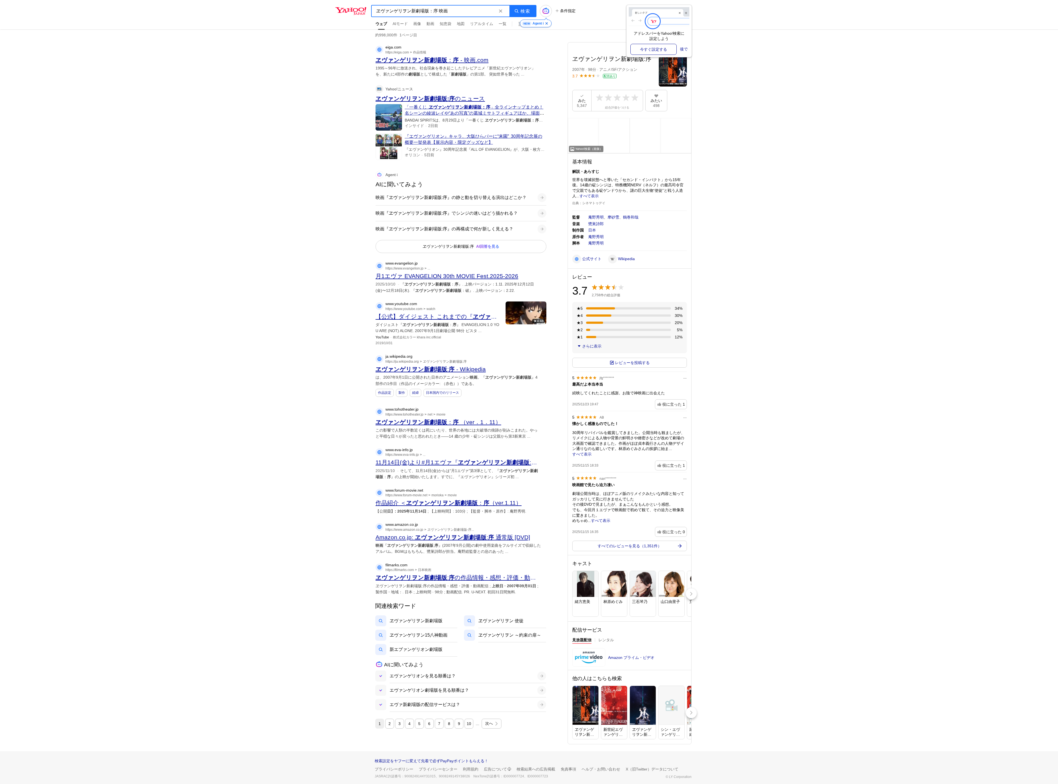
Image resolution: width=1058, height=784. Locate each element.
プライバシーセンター (438, 769)
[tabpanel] (629, 659)
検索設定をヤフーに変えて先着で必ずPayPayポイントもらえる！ (431, 761)
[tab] (582, 641)
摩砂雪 (613, 217)
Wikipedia (626, 259)
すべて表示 (589, 196)
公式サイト (591, 259)
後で (684, 49)
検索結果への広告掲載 (536, 769)
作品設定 (384, 393)
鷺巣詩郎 (596, 224)
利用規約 (470, 769)
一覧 (502, 23)
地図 (461, 23)
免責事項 (568, 769)
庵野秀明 (596, 217)
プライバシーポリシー (394, 769)
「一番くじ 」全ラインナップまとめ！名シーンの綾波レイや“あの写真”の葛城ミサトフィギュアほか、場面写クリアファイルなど (474, 113)
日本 (592, 230)
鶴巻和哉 (630, 217)
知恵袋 (445, 23)
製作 (401, 393)
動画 (430, 23)
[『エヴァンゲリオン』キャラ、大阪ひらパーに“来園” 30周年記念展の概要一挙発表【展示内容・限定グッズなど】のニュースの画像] (389, 146)
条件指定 (568, 11)
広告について (495, 769)
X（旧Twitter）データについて (652, 769)
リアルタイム (481, 23)
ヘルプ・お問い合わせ (601, 769)
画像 (417, 23)
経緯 (415, 393)
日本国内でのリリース (442, 393)
